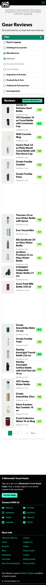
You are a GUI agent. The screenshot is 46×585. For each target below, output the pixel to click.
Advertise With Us (9, 538)
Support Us (28, 542)
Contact (26, 555)
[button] (23, 37)
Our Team (6, 559)
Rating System (29, 559)
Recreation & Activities (15, 64)
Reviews (5, 546)
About (4, 542)
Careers (26, 538)
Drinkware (11, 58)
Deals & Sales (29, 550)
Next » (33, 433)
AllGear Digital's (28, 573)
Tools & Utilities (13, 69)
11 (27, 433)
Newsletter (6, 555)
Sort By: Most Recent (31, 101)
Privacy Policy (29, 563)
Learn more (28, 14)
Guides (26, 546)
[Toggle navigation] (43, 2)
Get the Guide (9, 495)
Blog (4, 550)
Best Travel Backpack (11, 563)
